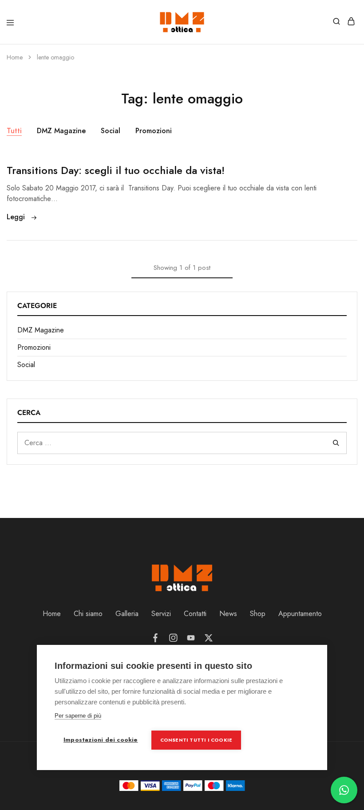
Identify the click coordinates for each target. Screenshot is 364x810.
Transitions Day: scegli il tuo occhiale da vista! (116, 170)
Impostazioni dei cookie (100, 739)
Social (110, 131)
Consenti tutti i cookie (196, 739)
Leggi (17, 217)
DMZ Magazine (61, 131)
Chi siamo (88, 613)
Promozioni (153, 131)
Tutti (14, 131)
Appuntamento (300, 613)
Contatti (195, 613)
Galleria (126, 613)
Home (52, 613)
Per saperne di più (78, 715)
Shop (257, 613)
